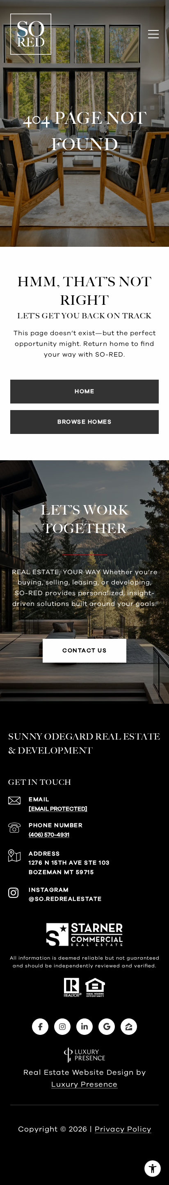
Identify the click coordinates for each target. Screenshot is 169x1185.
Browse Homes (84, 422)
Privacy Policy (123, 1129)
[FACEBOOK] (40, 1026)
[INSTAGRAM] (62, 1026)
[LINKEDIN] (84, 1026)
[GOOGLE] (106, 1026)
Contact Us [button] (84, 651)
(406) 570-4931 (49, 835)
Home (84, 391)
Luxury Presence (84, 1084)
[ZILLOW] (129, 1026)
